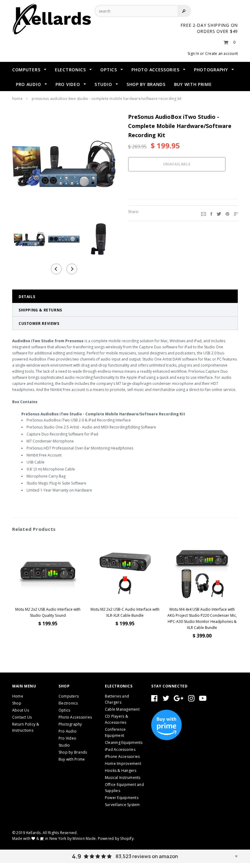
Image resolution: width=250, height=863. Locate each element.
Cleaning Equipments (124, 742)
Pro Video (67, 738)
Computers (69, 696)
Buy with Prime (72, 759)
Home (17, 98)
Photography (70, 724)
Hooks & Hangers (121, 770)
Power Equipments (121, 797)
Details (27, 296)
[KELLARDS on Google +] (178, 699)
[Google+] (236, 213)
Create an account (221, 53)
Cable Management (122, 709)
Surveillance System (122, 804)
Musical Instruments (123, 777)
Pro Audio (68, 731)
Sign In (193, 53)
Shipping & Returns (40, 310)
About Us (20, 710)
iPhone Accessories (122, 756)
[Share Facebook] (211, 213)
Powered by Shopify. (116, 838)
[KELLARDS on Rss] (202, 699)
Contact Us (22, 717)
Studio (64, 745)
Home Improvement (123, 763)
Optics (64, 710)
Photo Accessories (75, 717)
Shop (16, 703)
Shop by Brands (73, 752)
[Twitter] (219, 213)
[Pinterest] (227, 213)
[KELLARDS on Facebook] (154, 699)
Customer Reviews (39, 323)
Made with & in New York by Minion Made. (54, 838)
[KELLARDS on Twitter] (165, 699)
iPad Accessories (120, 749)
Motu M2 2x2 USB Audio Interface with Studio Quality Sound (47, 612)
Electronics (68, 703)
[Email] (203, 213)
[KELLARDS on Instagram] (191, 699)
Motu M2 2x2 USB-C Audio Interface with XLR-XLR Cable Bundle (125, 612)
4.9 (76, 856)
